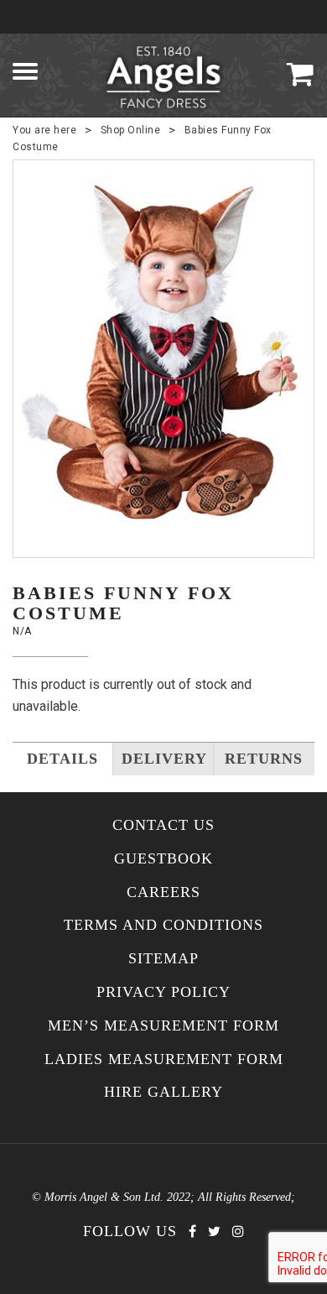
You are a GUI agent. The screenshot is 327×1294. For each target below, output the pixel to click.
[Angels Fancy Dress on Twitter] (214, 1231)
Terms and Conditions (163, 925)
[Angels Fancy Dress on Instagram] (238, 1231)
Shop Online (131, 130)
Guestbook (163, 859)
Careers (163, 892)
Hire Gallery (163, 1092)
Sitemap (163, 959)
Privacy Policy (163, 992)
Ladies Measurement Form (163, 1059)
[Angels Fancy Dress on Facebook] (192, 1231)
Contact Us (163, 825)
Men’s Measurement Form (163, 1026)
